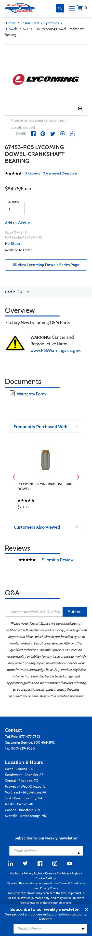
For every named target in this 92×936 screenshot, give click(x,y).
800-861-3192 (44, 742)
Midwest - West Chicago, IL (25, 786)
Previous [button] (14, 477)
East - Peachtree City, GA (23, 798)
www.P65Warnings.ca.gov (55, 350)
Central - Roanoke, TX (21, 780)
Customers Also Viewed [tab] (37, 527)
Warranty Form (31, 394)
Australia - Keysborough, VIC (26, 816)
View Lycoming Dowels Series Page (48, 264)
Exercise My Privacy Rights (62, 873)
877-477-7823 (29, 736)
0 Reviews (32, 173)
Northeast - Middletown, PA (25, 792)
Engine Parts (30, 23)
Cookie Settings (46, 878)
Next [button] (78, 477)
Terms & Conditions (72, 883)
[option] (46, 79)
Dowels (12, 29)
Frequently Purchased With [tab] (40, 426)
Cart (85, 7)
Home (11, 23)
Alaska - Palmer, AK (19, 804)
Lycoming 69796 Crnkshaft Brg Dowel (44, 486)
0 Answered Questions (60, 173)
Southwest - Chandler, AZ (24, 775)
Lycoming (51, 23)
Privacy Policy (49, 888)
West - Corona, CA (19, 769)
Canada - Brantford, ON (22, 810)
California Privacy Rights (26, 873)
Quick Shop (46, 508)
